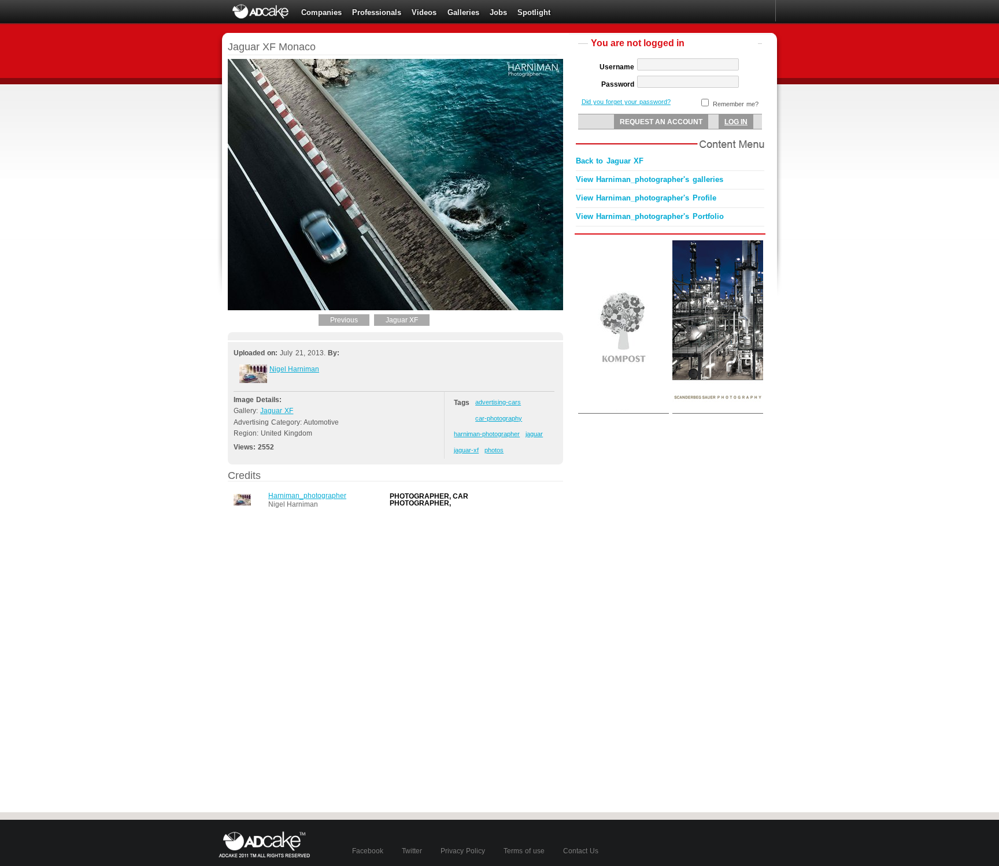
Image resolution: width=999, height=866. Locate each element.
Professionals (376, 12)
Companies (321, 12)
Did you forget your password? (626, 101)
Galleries (463, 12)
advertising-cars (498, 402)
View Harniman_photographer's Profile (646, 198)
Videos (424, 12)
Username (617, 67)
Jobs (498, 12)
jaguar (534, 433)
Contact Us (580, 851)
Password (617, 84)
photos (494, 450)
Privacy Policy (463, 851)
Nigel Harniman (294, 369)
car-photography (498, 418)
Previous (344, 320)
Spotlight (533, 12)
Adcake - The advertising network (261, 11)
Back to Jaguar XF (609, 161)
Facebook (367, 851)
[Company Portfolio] (253, 381)
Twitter (412, 851)
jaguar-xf (466, 450)
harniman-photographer (487, 433)
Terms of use (524, 851)
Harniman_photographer (307, 495)
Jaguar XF (402, 320)
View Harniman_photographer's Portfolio (650, 216)
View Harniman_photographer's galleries (649, 179)
